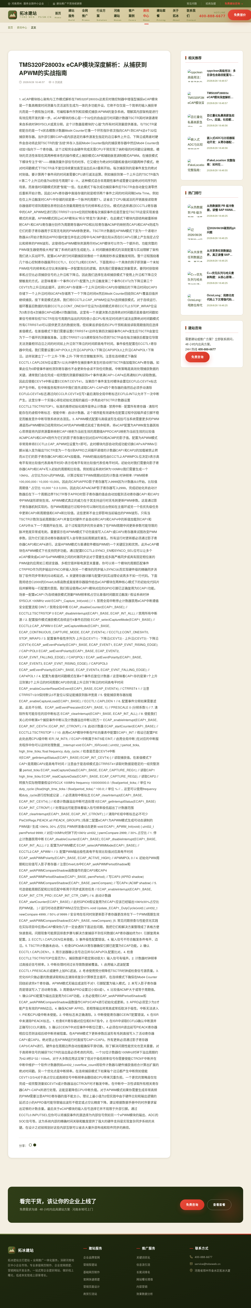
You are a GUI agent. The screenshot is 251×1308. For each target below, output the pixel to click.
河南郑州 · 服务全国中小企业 (28, 3)
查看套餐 (219, 1204)
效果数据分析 (144, 1294)
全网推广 (86, 14)
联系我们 (191, 14)
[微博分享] (34, 1145)
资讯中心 (146, 14)
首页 (58, 15)
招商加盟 (211, 3)
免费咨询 (197, 357)
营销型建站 (90, 1264)
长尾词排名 (143, 1272)
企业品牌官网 (91, 1257)
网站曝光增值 (144, 1279)
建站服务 (71, 14)
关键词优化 (143, 1257)
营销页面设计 (91, 1286)
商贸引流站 (90, 1294)
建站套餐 (161, 14)
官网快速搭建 (91, 1279)
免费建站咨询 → (234, 3)
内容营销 (141, 1286)
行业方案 (102, 14)
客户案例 (132, 14)
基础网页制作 (91, 1272)
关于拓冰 (176, 14)
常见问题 (192, 3)
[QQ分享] (30, 1145)
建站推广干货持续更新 (69, 3)
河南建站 (118, 14)
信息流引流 (143, 1264)
